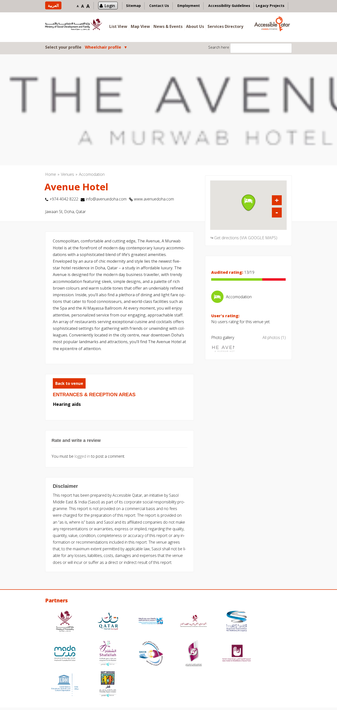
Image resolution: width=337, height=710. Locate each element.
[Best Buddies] (108, 684)
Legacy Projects (270, 5)
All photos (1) (274, 337)
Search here (218, 47)
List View (118, 26)
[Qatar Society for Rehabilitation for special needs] (236, 653)
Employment (188, 5)
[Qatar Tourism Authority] (108, 621)
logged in (82, 456)
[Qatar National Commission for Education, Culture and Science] (193, 621)
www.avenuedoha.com (154, 199)
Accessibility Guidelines (229, 5)
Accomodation (92, 174)
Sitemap (133, 5)
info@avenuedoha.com (106, 199)
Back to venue (69, 383)
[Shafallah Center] (108, 653)
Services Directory (225, 26)
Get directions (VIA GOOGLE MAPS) (245, 237)
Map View (140, 26)
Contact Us (159, 5)
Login (110, 5)
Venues (67, 174)
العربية (53, 5)
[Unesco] (65, 684)
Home (50, 174)
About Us (195, 26)
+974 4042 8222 (64, 199)
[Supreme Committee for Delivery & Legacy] (236, 621)
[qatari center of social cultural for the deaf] (193, 653)
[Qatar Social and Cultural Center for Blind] (151, 653)
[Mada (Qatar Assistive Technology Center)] (65, 653)
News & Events (168, 26)
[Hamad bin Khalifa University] (151, 621)
